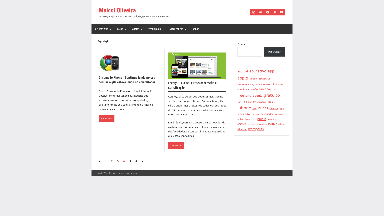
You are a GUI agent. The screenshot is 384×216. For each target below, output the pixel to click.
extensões (253, 89)
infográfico (249, 101)
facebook (265, 89)
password (248, 119)
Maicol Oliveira (117, 10)
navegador (267, 113)
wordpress (256, 129)
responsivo (272, 119)
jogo (282, 108)
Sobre (195, 29)
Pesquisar (274, 51)
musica (256, 114)
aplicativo (257, 71)
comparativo (264, 78)
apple (242, 77)
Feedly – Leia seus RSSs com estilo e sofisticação (192, 85)
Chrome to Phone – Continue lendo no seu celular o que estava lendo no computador (127, 79)
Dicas (120, 29)
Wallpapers (176, 29)
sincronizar (261, 124)
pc (255, 119)
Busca (241, 44)
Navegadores (279, 114)
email (280, 84)
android (242, 71)
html (239, 101)
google (257, 95)
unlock (281, 124)
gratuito (272, 95)
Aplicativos (101, 29)
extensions (242, 89)
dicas (274, 84)
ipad (270, 101)
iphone (244, 107)
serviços (251, 124)
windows (242, 129)
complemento (244, 84)
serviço (241, 123)
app (271, 71)
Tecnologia (154, 29)
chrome (253, 78)
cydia (255, 84)
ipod (254, 108)
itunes (263, 108)
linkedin (248, 114)
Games (136, 29)
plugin (261, 119)
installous (261, 101)
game (248, 95)
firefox (277, 88)
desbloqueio (264, 84)
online (240, 118)
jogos (240, 113)
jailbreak (273, 108)
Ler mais (105, 118)
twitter (272, 123)
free (240, 95)
